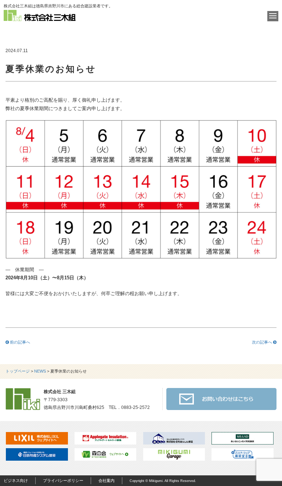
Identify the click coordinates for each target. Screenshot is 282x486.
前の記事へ (19, 342)
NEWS (40, 371)
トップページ (18, 371)
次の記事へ (262, 342)
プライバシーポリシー (63, 480)
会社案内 (106, 480)
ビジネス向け (16, 480)
